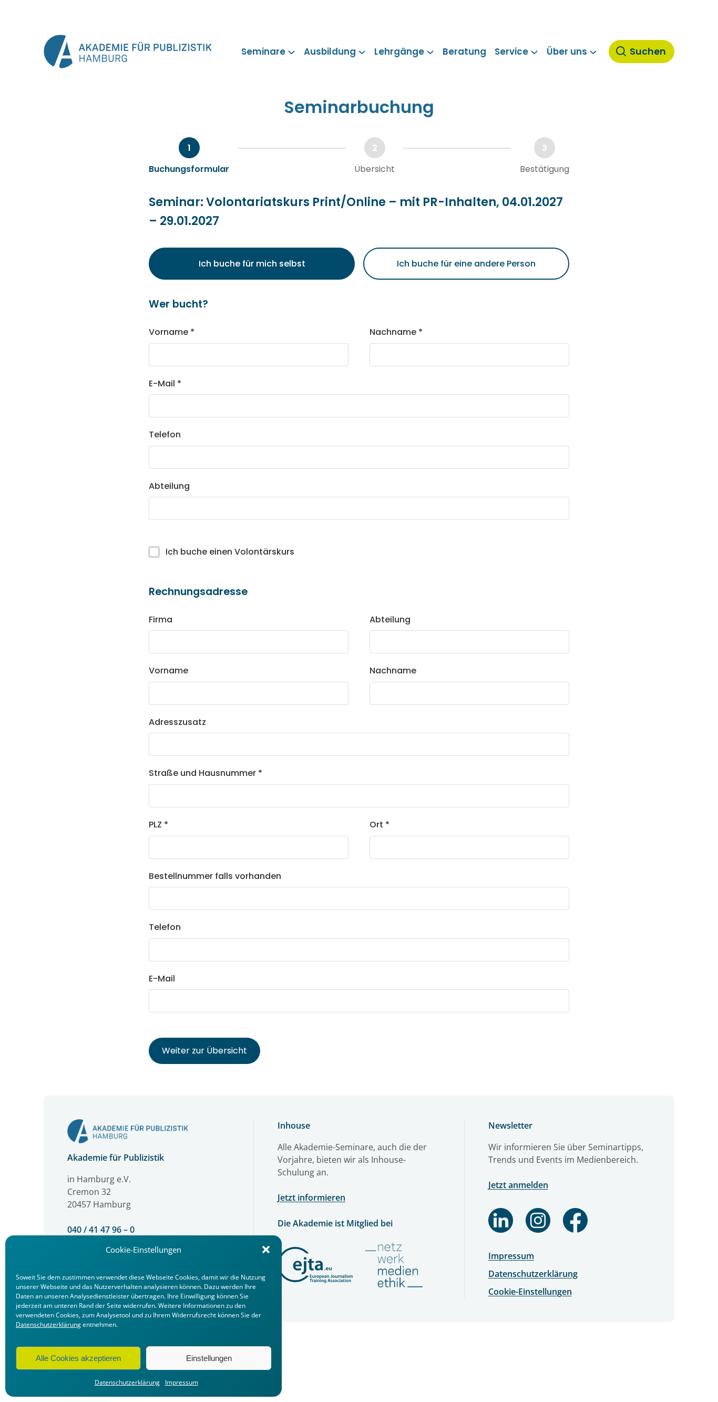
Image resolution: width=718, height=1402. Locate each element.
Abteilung (169, 486)
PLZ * (158, 824)
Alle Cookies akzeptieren (78, 1358)
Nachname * (396, 332)
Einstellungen (209, 1358)
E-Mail (162, 979)
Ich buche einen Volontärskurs (230, 552)
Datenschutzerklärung (48, 1324)
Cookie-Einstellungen (530, 1291)
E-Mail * (165, 383)
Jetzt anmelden (518, 1185)
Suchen (648, 51)
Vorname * (171, 332)
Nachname (393, 670)
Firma (160, 619)
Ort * (379, 824)
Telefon (165, 434)
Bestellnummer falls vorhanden (215, 876)
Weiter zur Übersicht (204, 1051)
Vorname (168, 670)
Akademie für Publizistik (115, 1157)
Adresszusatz (177, 722)
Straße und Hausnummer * (205, 773)
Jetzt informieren (311, 1197)
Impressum (181, 1382)
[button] (266, 1249)
